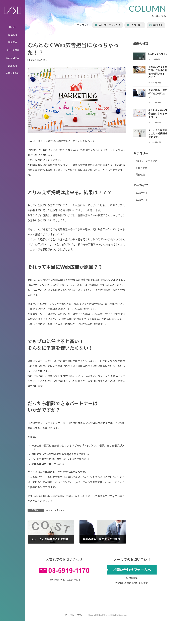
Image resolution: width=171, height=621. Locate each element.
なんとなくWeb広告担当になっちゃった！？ (157, 113)
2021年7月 (141, 200)
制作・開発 (137, 25)
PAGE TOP (164, 599)
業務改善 (158, 25)
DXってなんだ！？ (158, 54)
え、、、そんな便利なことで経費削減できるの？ (157, 133)
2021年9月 (141, 193)
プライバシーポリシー (75, 615)
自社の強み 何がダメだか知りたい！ (157, 93)
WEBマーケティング (109, 25)
